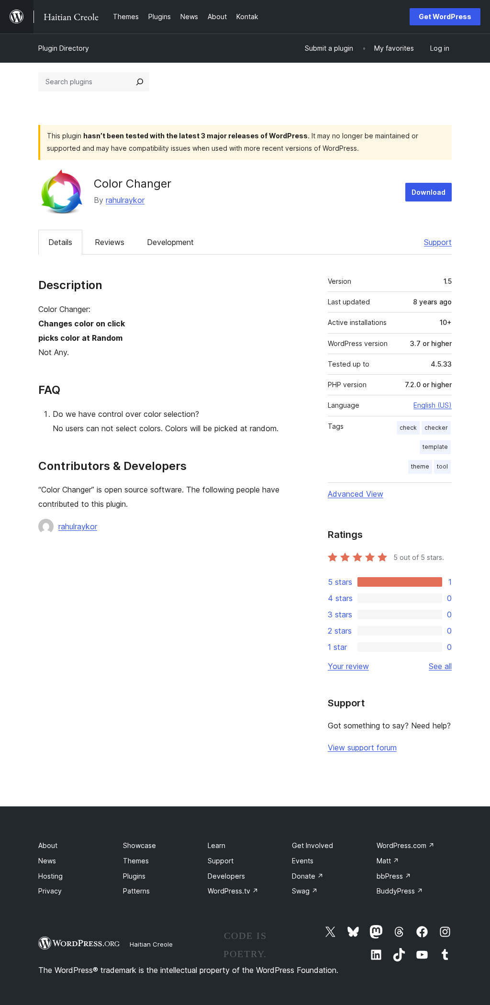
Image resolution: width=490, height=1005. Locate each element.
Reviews (109, 242)
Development (170, 242)
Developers (226, 876)
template (435, 446)
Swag (305, 891)
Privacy (50, 891)
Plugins (134, 876)
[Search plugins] (139, 81)
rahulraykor (125, 200)
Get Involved (312, 845)
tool (442, 466)
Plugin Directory (63, 48)
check (408, 427)
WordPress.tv (233, 891)
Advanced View (355, 494)
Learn (216, 845)
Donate (307, 876)
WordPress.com (405, 845)
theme (420, 466)
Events (302, 861)
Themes (136, 861)
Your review (348, 666)
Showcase (139, 845)
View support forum (362, 747)
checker (436, 427)
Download (428, 192)
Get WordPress (445, 16)
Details (60, 242)
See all (440, 666)
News (47, 861)
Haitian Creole (151, 944)
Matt (388, 861)
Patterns (136, 891)
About (47, 845)
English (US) (432, 405)
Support (438, 242)
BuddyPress (400, 891)
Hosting (50, 876)
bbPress (394, 876)
